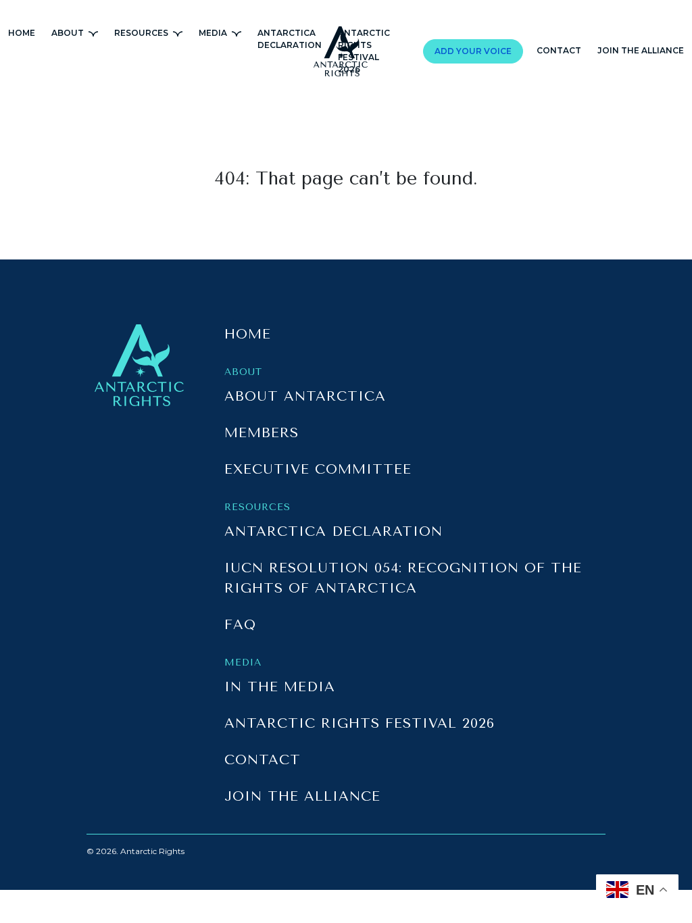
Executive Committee (318, 469)
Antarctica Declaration (333, 531)
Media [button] (214, 33)
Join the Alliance (640, 50)
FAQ (240, 624)
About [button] (68, 33)
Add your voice (473, 51)
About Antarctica (305, 396)
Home (21, 33)
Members (261, 433)
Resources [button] (142, 33)
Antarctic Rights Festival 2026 (359, 723)
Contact (559, 50)
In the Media (279, 687)
